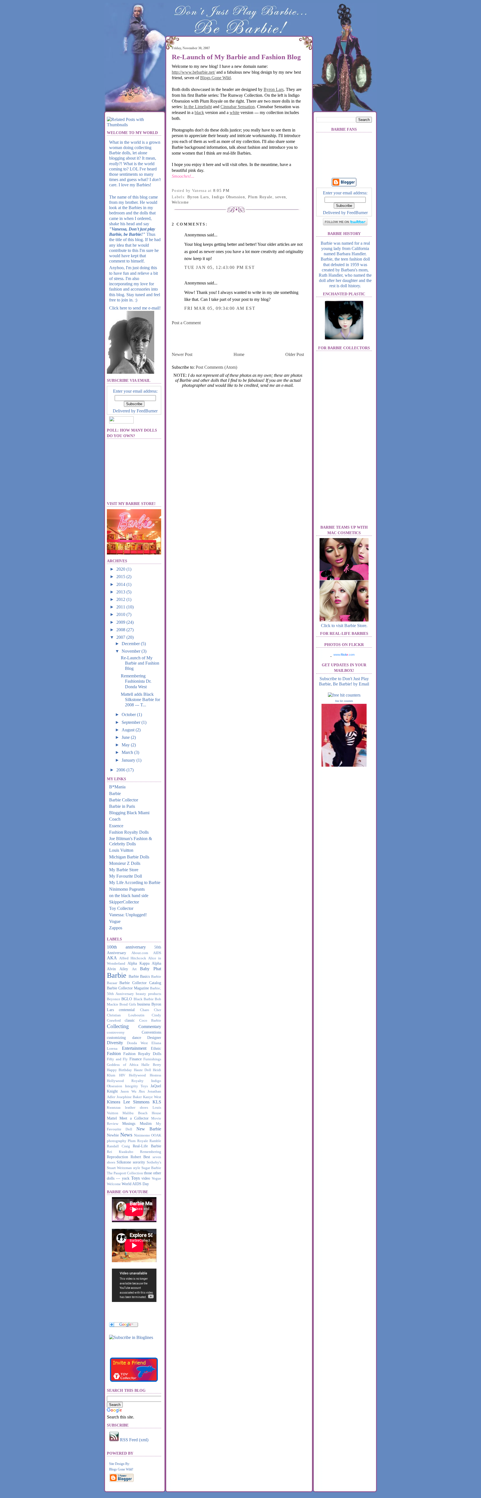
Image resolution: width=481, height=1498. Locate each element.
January (129, 760)
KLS (157, 1102)
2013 (121, 592)
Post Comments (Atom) (216, 367)
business (143, 1004)
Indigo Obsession (228, 197)
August (129, 729)
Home (239, 354)
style (136, 1168)
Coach (115, 819)
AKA (112, 957)
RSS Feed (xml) (133, 1439)
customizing (116, 1037)
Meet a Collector (134, 1118)
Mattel (112, 1118)
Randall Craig (118, 1146)
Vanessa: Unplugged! (128, 914)
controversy (116, 1032)
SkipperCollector (124, 902)
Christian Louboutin (125, 1015)
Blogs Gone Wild (215, 77)
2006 (121, 769)
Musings (128, 1123)
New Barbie (148, 1128)
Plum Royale (138, 1141)
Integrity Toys (136, 1086)
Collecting (118, 1026)
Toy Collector (121, 908)
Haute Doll (142, 1070)
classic (130, 1020)
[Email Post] (231, 191)
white (234, 112)
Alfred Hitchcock (132, 958)
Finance (135, 1059)
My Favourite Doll (125, 876)
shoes (111, 1162)
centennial (127, 1009)
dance (136, 1037)
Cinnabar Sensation (237, 106)
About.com (139, 953)
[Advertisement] (237, 338)
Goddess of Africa (122, 1065)
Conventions (151, 1032)
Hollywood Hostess (145, 1075)
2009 (121, 622)
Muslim (146, 1123)
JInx (142, 1091)
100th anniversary (126, 947)
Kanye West (152, 1097)
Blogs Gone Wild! (121, 1469)
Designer (154, 1037)
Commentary (149, 1026)
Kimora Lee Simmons (128, 1102)
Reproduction (117, 1157)
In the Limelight (198, 106)
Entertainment (134, 1048)
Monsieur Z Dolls (124, 863)
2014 (121, 584)
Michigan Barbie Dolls (129, 857)
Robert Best (140, 1157)
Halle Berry (151, 1065)
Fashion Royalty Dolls (129, 832)
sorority (139, 1162)
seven (157, 1157)
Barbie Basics (139, 976)
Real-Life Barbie (147, 1146)
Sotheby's (154, 1162)
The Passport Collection (125, 1173)
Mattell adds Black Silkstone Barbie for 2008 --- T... (140, 699)
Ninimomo (142, 1135)
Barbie (115, 793)
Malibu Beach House (141, 1113)
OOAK (156, 1135)
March (128, 752)
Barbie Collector (123, 800)
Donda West (137, 1043)
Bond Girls (127, 1004)
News (126, 1135)
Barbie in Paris (122, 806)
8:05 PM (221, 191)
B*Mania (117, 786)
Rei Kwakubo (120, 1152)
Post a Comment (186, 322)
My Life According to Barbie (134, 882)
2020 (121, 569)
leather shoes (136, 1108)
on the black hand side (128, 895)
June (126, 737)
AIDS (157, 953)
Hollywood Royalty (125, 1081)
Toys (135, 1178)
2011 (121, 607)
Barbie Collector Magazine (128, 988)
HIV (122, 1075)
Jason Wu (128, 1091)
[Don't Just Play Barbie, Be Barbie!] (131, 1337)
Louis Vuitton (121, 850)
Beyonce (113, 999)
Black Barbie (144, 999)
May (126, 744)
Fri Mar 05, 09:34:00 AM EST (219, 308)
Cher (157, 1010)
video (145, 1178)
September (131, 722)
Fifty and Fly (117, 1059)
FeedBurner (147, 410)
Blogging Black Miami (129, 812)
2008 (121, 629)
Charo (144, 1010)
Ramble (155, 1141)
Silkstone (124, 1162)
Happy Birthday (119, 1070)
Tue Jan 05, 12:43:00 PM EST (219, 267)
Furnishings (152, 1059)
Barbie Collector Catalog (140, 982)
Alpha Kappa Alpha (144, 963)
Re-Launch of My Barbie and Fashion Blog (140, 663)
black (199, 112)
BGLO (126, 999)
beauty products (148, 994)
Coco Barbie (150, 1020)
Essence (116, 825)
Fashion (114, 1053)
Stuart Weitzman (119, 1168)
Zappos (115, 927)
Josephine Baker (129, 1097)
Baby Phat (150, 968)
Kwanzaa (114, 1108)
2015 (121, 576)
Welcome (114, 1184)
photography (116, 1141)
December (131, 643)
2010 (121, 614)
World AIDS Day (135, 1184)
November (131, 651)
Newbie (113, 1135)
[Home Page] (134, 79)
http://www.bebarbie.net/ (193, 72)
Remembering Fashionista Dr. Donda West (136, 681)
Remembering (150, 1152)
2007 (121, 637)
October (129, 714)
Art (134, 969)
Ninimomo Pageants (127, 889)
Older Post (294, 354)
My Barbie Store (123, 869)
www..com (344, 654)
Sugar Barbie (151, 1168)
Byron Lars (274, 89)
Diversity (115, 1042)
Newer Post (182, 354)
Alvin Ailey (117, 969)
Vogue (115, 921)
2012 (121, 599)
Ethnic (156, 1048)
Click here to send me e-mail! (135, 308)
